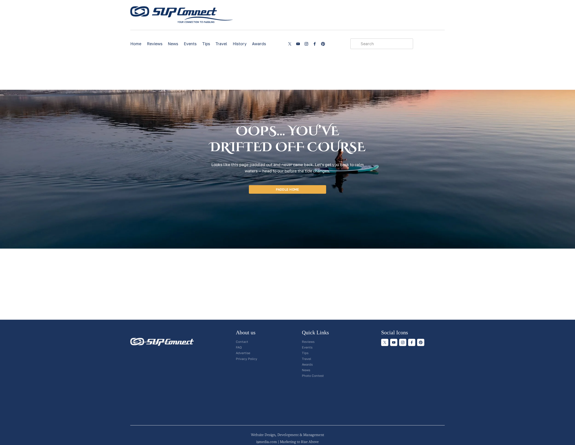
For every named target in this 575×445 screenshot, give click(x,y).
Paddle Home (287, 189)
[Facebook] (314, 44)
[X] (290, 44)
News (173, 43)
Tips (206, 43)
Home (135, 43)
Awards (259, 43)
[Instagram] (306, 44)
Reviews (154, 43)
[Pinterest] (323, 44)
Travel (221, 43)
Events (190, 43)
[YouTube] (298, 44)
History (240, 43)
